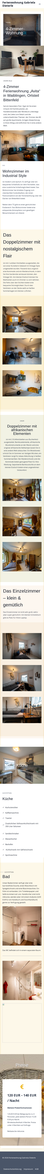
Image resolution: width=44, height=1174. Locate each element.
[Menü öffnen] (40, 4)
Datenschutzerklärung (12, 1169)
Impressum (28, 1169)
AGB (36, 1169)
